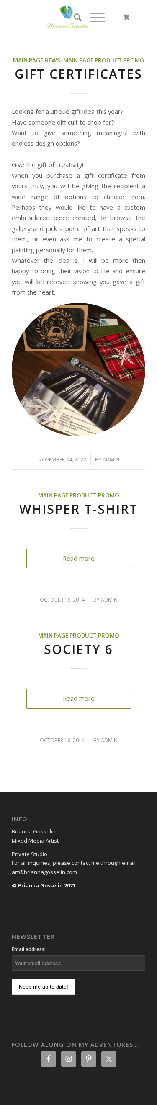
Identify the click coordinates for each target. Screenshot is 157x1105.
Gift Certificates (78, 73)
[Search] (73, 17)
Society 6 (78, 649)
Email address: (29, 949)
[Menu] (93, 17)
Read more (79, 558)
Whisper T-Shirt (78, 509)
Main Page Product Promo (103, 60)
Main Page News (36, 60)
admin (111, 459)
